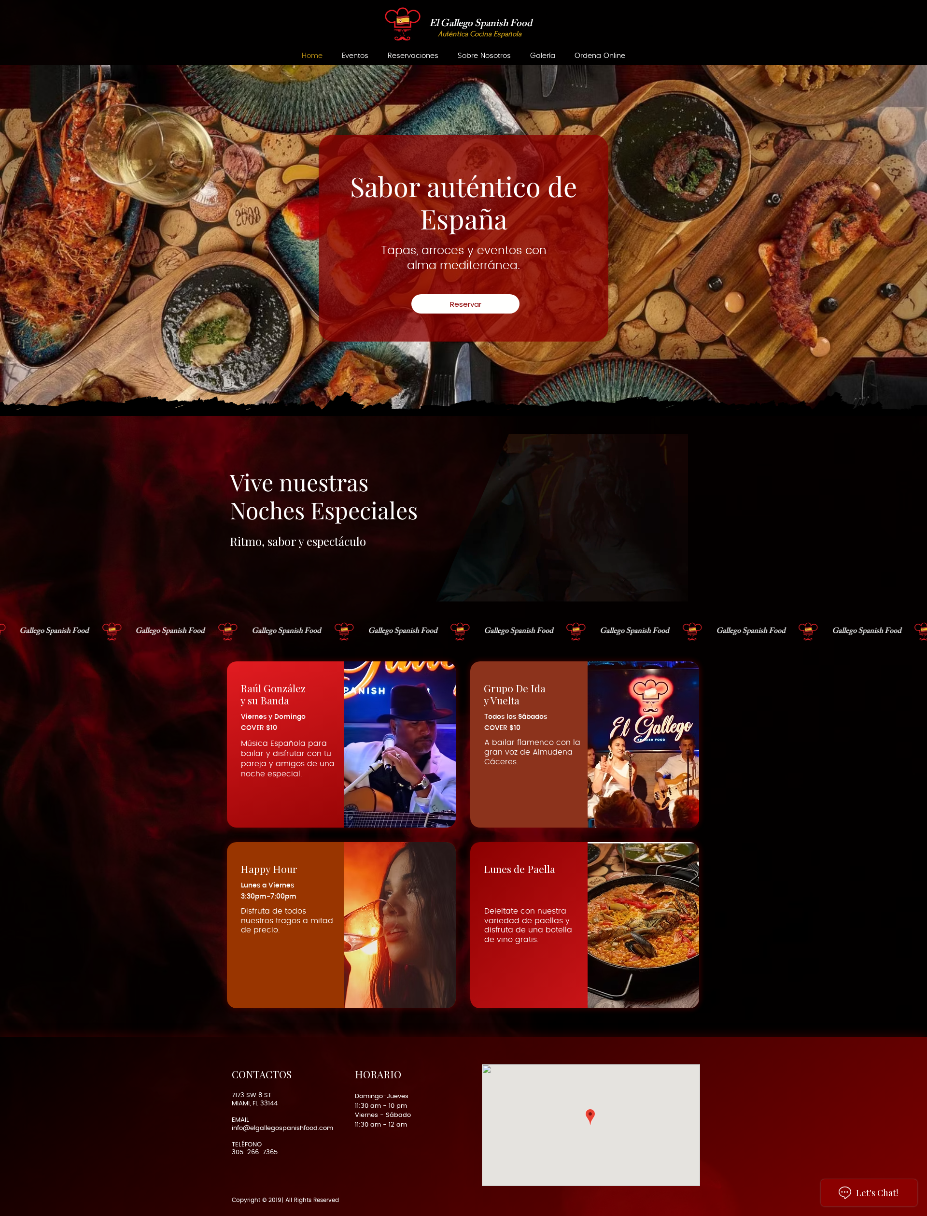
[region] (341, 744)
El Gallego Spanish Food (480, 24)
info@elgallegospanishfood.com (282, 1128)
